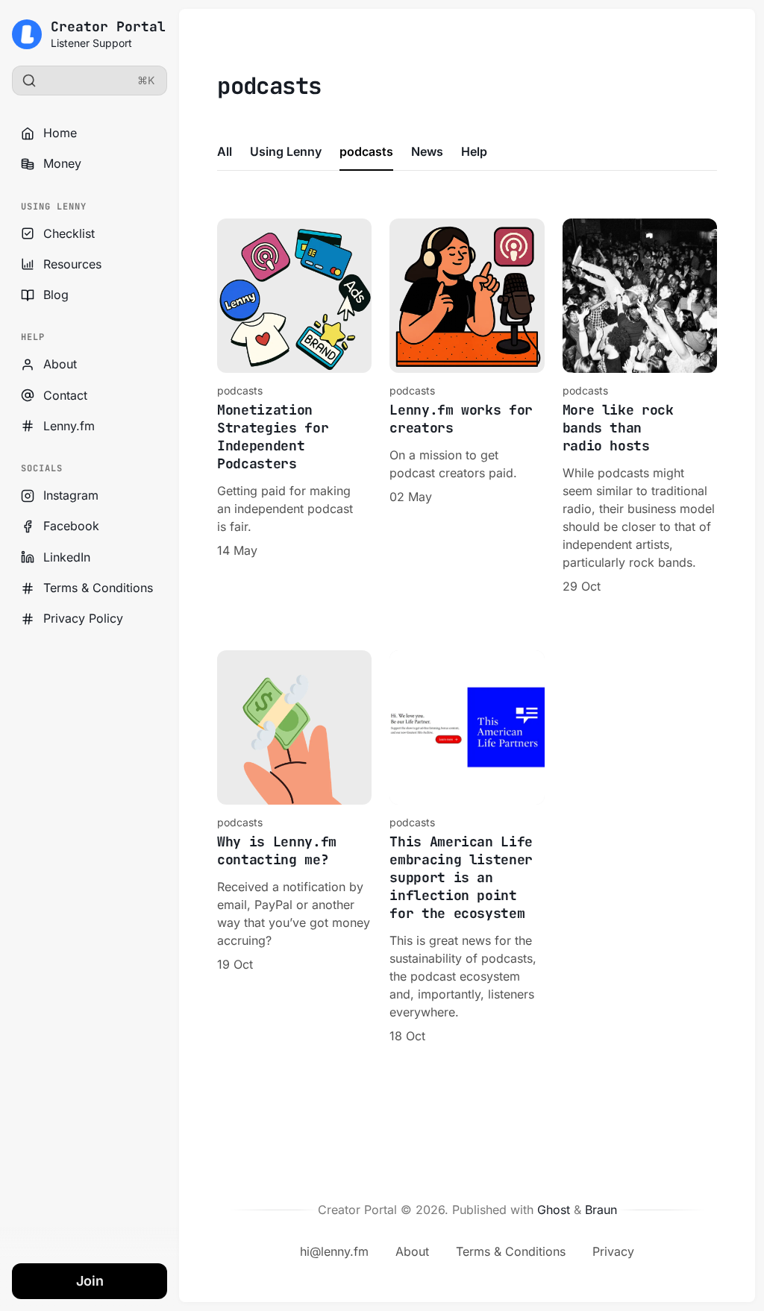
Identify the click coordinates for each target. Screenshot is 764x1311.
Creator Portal (108, 26)
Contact (65, 395)
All (224, 151)
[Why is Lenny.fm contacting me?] (294, 847)
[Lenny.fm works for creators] (466, 407)
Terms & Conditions (98, 587)
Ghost (553, 1209)
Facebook (71, 525)
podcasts (366, 151)
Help (474, 151)
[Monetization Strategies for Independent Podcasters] (294, 407)
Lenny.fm (69, 425)
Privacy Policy (83, 618)
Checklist (69, 233)
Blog (56, 294)
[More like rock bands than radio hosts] (640, 407)
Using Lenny (286, 151)
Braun (601, 1209)
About (60, 363)
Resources (72, 264)
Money (62, 163)
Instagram (70, 495)
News (427, 151)
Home (60, 132)
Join (90, 1281)
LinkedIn (66, 557)
